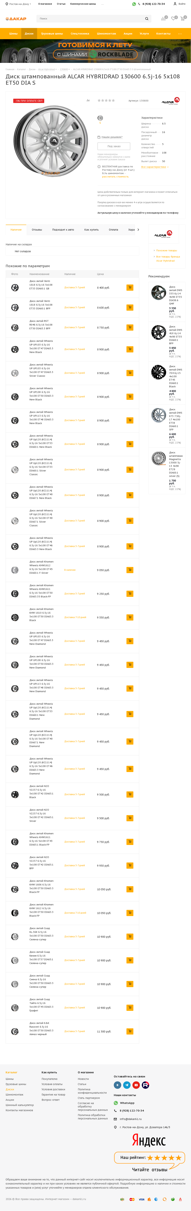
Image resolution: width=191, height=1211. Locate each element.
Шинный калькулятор (20, 1105)
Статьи (82, 1084)
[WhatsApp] (134, 4)
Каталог (11, 1072)
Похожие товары (166, 250)
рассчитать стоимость (115, 176)
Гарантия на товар (53, 1094)
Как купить (49, 1072)
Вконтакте (117, 1085)
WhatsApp (127, 1103)
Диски (10, 1089)
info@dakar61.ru (131, 1119)
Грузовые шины (16, 1084)
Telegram (127, 1085)
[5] (113, 100)
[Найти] (146, 18)
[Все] (179, 33)
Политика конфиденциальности (92, 1091)
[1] (99, 100)
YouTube (136, 1085)
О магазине (86, 1072)
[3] (106, 100)
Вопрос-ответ (51, 1099)
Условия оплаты (52, 1084)
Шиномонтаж (14, 1094)
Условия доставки (53, 1089)
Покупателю (49, 1079)
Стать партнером (89, 1098)
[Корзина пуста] (182, 19)
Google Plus (145, 1085)
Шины (10, 1079)
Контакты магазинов (19, 1110)
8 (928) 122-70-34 (132, 1110)
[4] (110, 100)
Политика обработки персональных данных (93, 1116)
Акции (10, 1099)
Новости (83, 1079)
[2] (103, 100)
